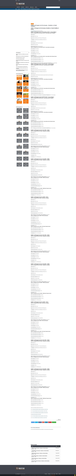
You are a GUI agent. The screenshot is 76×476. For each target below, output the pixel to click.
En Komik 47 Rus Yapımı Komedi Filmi (26, 123)
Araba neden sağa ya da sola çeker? (36, 414)
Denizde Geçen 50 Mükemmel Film (19, 140)
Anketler (27, 7)
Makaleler (32, 7)
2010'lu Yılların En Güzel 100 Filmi (19, 164)
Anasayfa (18, 7)
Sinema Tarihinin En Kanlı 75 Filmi (26, 135)
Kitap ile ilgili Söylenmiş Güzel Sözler (19, 78)
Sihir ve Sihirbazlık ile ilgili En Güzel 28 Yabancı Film (26, 146)
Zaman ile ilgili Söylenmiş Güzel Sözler (19, 102)
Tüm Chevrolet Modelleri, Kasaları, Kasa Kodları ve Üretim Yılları (40, 412)
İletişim (16, 0)
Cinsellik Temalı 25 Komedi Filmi (19, 129)
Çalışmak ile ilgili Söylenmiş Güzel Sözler (19, 84)
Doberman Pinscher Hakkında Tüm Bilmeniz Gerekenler (26, 101)
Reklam (19, 0)
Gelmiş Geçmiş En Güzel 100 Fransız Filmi (26, 140)
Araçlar (22, 7)
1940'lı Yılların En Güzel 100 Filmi (25, 158)
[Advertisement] (38, 15)
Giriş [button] (59, 0)
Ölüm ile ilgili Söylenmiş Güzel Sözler (26, 78)
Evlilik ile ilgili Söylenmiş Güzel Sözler (19, 96)
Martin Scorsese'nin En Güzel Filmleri (26, 128)
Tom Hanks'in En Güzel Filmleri (19, 135)
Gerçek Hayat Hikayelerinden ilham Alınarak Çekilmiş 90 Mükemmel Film (26, 115)
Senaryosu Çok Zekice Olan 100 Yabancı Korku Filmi (26, 110)
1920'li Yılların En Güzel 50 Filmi (26, 153)
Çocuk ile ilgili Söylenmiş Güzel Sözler (26, 96)
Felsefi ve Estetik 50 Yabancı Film (19, 123)
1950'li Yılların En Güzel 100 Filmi (25, 164)
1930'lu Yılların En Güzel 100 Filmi (19, 158)
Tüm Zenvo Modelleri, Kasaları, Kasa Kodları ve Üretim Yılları (39, 417)
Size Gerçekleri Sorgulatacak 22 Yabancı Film (19, 110)
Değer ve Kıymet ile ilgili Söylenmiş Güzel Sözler (26, 83)
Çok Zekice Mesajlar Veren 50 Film (19, 117)
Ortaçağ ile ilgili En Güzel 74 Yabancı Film (19, 152)
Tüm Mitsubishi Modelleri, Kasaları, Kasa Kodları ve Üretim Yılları (40, 409)
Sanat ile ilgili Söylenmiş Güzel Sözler (26, 90)
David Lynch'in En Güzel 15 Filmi (19, 147)
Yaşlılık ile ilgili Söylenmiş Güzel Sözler (19, 90)
